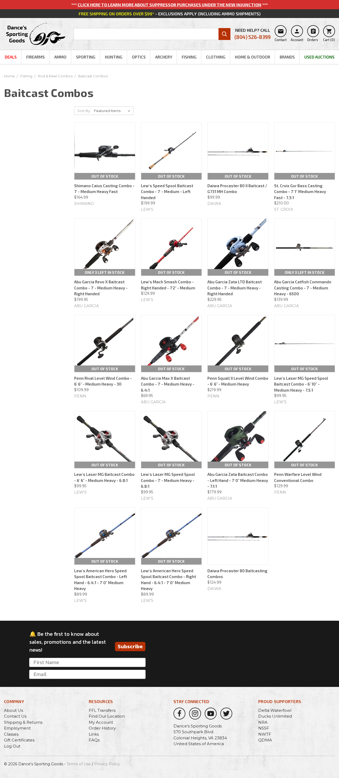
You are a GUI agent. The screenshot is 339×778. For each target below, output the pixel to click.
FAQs (94, 740)
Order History (102, 728)
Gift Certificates (19, 740)
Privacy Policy (107, 764)
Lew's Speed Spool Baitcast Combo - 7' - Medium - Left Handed (167, 191)
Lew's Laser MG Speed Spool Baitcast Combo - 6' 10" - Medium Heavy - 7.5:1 (301, 384)
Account (297, 35)
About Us (13, 710)
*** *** (169, 4)
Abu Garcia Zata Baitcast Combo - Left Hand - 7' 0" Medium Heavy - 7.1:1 (237, 480)
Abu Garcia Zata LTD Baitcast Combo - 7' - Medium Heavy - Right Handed (234, 287)
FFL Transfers (102, 710)
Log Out (12, 746)
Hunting (113, 57)
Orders (312, 35)
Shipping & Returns (23, 722)
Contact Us (15, 716)
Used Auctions (319, 57)
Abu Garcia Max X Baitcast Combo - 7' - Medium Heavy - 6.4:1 (167, 384)
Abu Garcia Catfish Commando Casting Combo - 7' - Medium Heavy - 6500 (302, 287)
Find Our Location (107, 716)
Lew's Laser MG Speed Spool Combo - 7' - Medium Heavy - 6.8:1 (168, 480)
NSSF (263, 728)
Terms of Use (78, 764)
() (329, 35)
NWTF (264, 734)
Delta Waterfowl (274, 710)
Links (94, 734)
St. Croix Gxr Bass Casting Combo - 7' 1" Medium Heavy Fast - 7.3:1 (300, 191)
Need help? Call (252, 34)
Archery (163, 57)
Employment (17, 728)
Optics (139, 57)
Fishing (189, 57)
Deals (11, 57)
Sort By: (84, 111)
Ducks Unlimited (275, 716)
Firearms (35, 57)
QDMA (265, 740)
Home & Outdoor (252, 57)
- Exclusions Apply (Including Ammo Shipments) (170, 13)
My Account (101, 722)
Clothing (215, 57)
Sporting (85, 57)
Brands (287, 57)
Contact (281, 35)
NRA (262, 722)
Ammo (60, 57)
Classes (11, 734)
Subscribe (130, 646)
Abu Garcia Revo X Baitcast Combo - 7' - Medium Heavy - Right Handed (101, 287)
